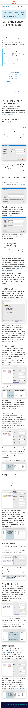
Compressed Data (13, 87)
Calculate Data (12, 83)
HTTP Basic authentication (15, 72)
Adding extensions (9, 114)
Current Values (12, 89)
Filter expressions (13, 95)
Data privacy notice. (8, 704)
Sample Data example (18, 688)
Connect (5, 8)
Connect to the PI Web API (12, 71)
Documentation (5, 6)
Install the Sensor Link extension (13, 69)
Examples (7, 81)
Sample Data (12, 85)
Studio (22, 6)
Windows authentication (15, 74)
